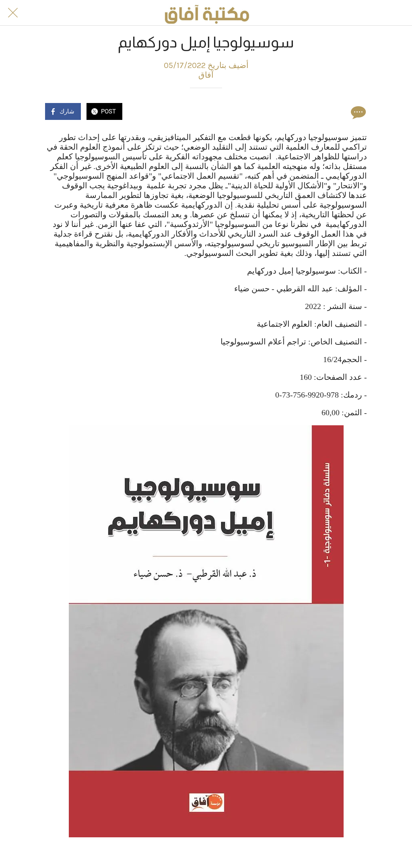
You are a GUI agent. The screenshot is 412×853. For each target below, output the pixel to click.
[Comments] (357, 112)
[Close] (13, 13)
